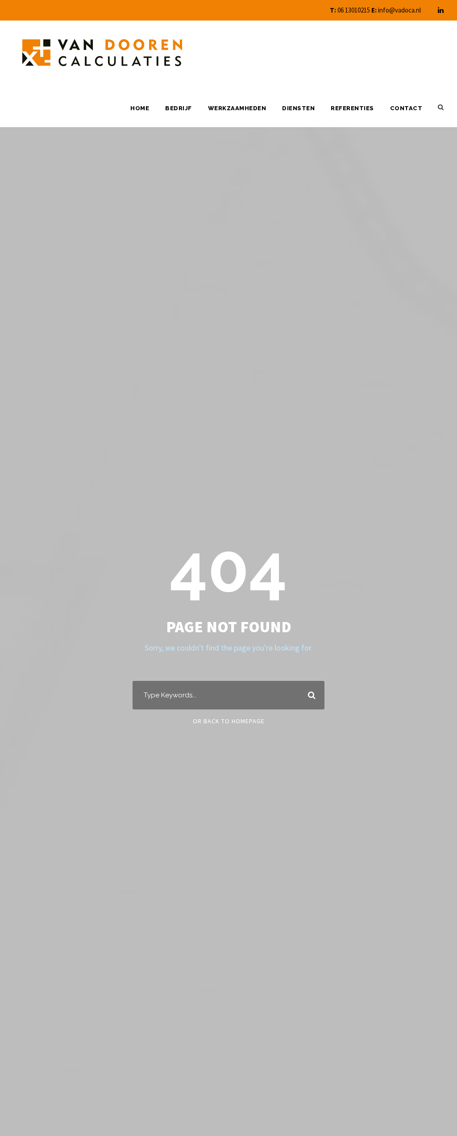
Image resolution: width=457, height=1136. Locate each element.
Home (139, 108)
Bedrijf (178, 108)
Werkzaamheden (237, 108)
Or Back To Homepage (229, 721)
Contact (406, 108)
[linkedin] (441, 10)
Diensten (298, 108)
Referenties (352, 108)
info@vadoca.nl (399, 10)
